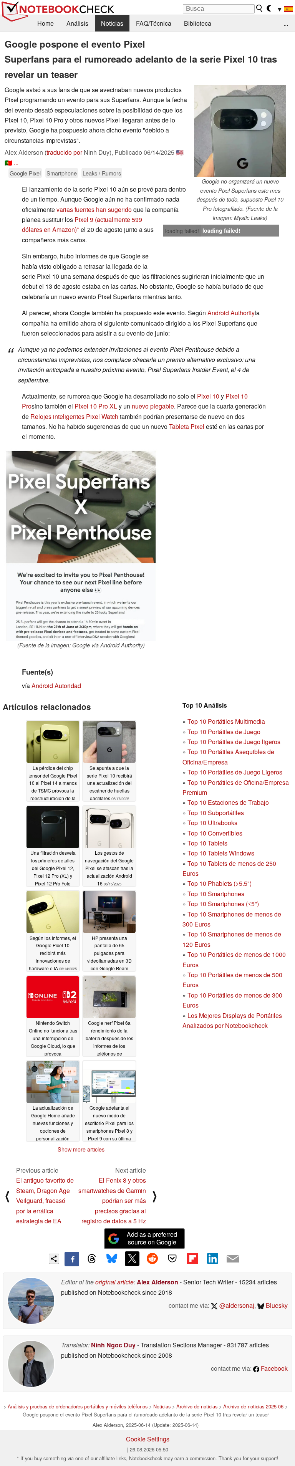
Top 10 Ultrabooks (212, 822)
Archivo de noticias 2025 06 (253, 1406)
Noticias (112, 23)
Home (45, 23)
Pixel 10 (208, 396)
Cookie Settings (147, 1439)
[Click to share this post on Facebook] (72, 1259)
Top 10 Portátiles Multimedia (226, 721)
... (285, 23)
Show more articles (81, 1149)
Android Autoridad (56, 685)
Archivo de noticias (196, 1406)
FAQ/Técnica (153, 23)
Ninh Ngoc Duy (113, 1344)
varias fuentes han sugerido (94, 209)
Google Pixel (25, 173)
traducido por (64, 152)
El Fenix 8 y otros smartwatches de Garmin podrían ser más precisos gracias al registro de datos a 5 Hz (112, 1200)
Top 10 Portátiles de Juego (223, 731)
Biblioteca (197, 23)
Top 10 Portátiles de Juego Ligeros (234, 772)
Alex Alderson (157, 1281)
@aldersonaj (236, 1305)
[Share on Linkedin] (212, 1258)
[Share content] (54, 1259)
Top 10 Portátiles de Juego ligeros (233, 741)
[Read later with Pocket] (172, 1258)
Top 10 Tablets (207, 843)
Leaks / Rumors (102, 173)
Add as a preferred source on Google (152, 1238)
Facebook (273, 1368)
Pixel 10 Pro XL (96, 406)
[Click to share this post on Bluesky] (111, 1259)
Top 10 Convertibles (214, 833)
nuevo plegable (153, 406)
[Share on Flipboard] (192, 1258)
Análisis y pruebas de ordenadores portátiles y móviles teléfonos (78, 1406)
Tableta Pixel (186, 426)
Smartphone (61, 173)
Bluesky (276, 1305)
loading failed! (182, 231)
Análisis (77, 23)
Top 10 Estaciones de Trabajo (228, 802)
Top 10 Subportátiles (215, 812)
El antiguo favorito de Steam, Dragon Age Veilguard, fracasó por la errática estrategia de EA (45, 1200)
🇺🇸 (180, 152)
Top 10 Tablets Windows (220, 853)
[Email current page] (232, 1259)
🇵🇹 (8, 162)
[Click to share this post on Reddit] (152, 1258)
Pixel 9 (84, 219)
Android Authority (231, 312)
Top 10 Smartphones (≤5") (223, 903)
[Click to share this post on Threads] (92, 1259)
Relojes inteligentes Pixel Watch (74, 416)
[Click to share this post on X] (132, 1258)
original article (114, 1281)
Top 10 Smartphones (215, 893)
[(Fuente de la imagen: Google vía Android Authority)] (81, 544)
